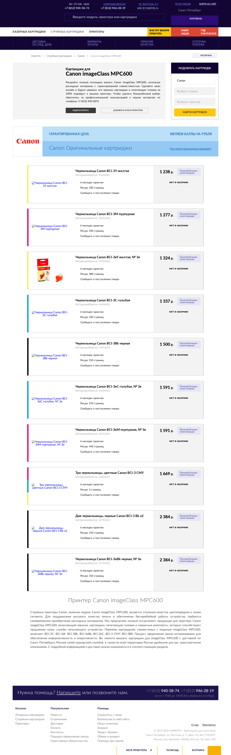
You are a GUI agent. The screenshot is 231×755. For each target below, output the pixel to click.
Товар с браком (107, 732)
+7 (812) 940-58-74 (77, 8)
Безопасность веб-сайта (113, 719)
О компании (59, 719)
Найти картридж (195, 112)
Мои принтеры (136, 750)
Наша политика (107, 723)
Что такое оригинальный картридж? (191, 149)
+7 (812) (162, 691)
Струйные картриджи (67, 32)
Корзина (196, 19)
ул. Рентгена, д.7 (148, 4)
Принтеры (96, 32)
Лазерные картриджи (29, 32)
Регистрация (183, 4)
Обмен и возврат (108, 736)
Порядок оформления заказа (70, 736)
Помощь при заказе (110, 740)
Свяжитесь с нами (109, 714)
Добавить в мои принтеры (128, 110)
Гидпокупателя (208, 32)
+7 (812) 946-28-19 (113, 8)
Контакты (57, 732)
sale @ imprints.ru (147, 8)
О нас (195, 724)
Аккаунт (102, 727)
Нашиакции (185, 32)
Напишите (69, 692)
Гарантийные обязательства (69, 740)
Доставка (57, 723)
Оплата (55, 727)
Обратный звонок (114, 4)
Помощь (172, 750)
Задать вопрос (81, 110)
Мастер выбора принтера (159, 32)
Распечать (206, 55)
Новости (56, 714)
